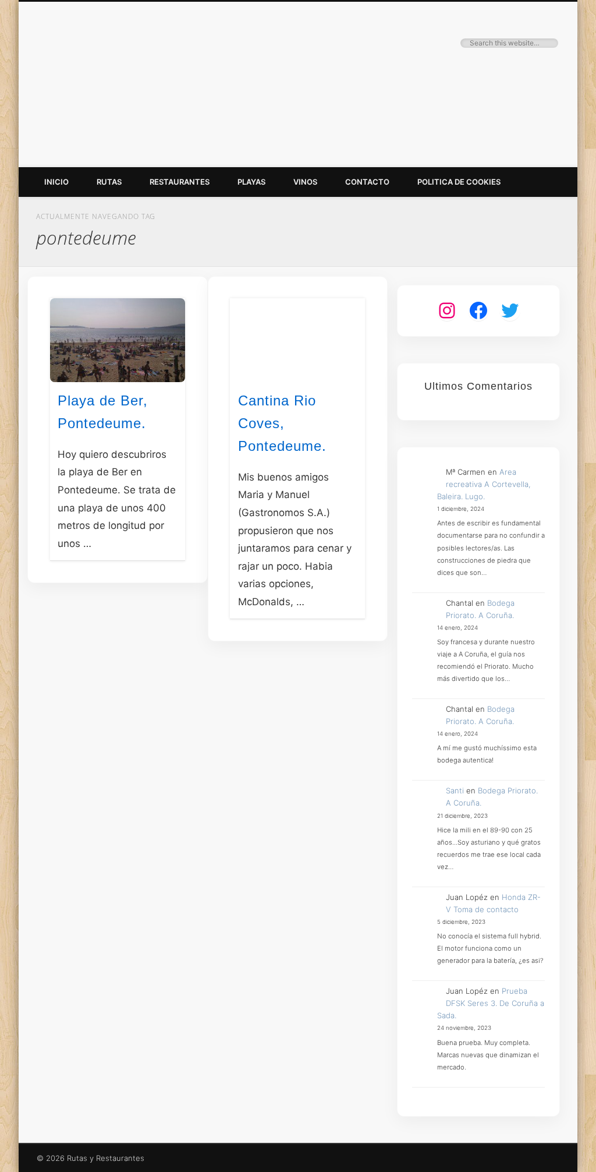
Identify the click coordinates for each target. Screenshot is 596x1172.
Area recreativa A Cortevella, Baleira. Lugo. (484, 484)
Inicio (56, 181)
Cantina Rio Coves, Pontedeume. (282, 423)
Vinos (305, 181)
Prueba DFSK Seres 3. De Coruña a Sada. (491, 1003)
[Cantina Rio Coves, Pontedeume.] (297, 340)
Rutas (109, 181)
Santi (455, 790)
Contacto (367, 181)
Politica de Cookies (459, 181)
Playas (251, 181)
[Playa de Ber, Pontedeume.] (117, 340)
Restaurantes (180, 181)
